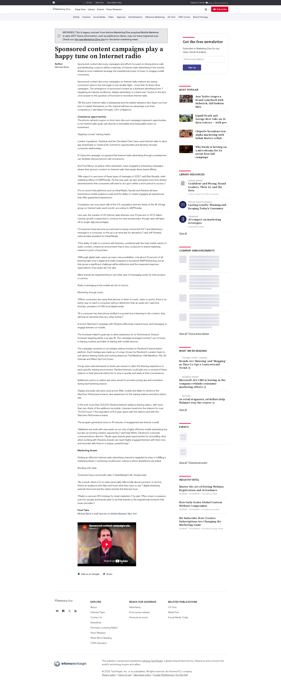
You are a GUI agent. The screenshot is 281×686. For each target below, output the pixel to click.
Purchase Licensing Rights (104, 627)
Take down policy (142, 674)
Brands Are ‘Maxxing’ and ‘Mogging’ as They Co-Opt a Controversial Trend (202, 364)
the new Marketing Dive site (89, 39)
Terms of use (124, 674)
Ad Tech (171, 17)
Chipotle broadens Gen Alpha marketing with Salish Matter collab (210, 135)
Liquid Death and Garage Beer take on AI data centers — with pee (211, 119)
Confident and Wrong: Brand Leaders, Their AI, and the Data (207, 187)
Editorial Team (97, 612)
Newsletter (95, 622)
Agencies (121, 17)
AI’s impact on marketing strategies (204, 221)
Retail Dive (100, 2)
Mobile (76, 17)
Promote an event (198, 462)
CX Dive (89, 2)
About (93, 607)
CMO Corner (184, 17)
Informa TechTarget (152, 660)
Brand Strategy (200, 17)
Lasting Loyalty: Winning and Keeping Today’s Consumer (207, 206)
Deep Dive (80, 9)
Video (111, 17)
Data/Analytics (135, 17)
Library (91, 9)
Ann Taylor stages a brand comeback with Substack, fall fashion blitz (209, 101)
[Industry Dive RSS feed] (76, 611)
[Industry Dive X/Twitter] (69, 611)
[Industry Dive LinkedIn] (57, 611)
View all (183, 233)
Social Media (99, 17)
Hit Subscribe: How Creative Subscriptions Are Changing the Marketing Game (200, 521)
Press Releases (114, 9)
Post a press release (199, 333)
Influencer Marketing (155, 17)
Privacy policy (109, 674)
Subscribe (222, 9)
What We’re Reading (101, 637)
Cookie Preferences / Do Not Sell (170, 674)
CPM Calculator (98, 643)
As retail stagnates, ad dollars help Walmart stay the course (202, 401)
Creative (86, 17)
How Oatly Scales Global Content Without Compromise (200, 504)
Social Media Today (114, 2)
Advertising (134, 607)
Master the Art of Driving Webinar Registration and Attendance (201, 488)
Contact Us (96, 617)
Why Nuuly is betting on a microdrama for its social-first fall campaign (211, 152)
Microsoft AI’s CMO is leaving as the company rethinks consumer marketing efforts (202, 383)
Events (100, 9)
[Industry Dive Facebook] (63, 611)
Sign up (192, 67)
